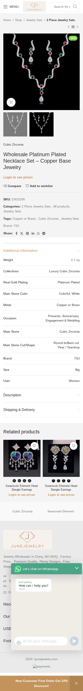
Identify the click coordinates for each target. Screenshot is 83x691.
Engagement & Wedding (63, 320)
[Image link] (27, 539)
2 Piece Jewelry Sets (61, 20)
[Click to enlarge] (11, 102)
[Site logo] (34, 6)
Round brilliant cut (66, 343)
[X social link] (22, 233)
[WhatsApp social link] (38, 233)
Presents (54, 316)
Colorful (64, 293)
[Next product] (77, 27)
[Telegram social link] (44, 233)
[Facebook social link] (16, 233)
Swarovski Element (60, 511)
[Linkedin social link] (33, 233)
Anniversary (70, 316)
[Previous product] (68, 27)
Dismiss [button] (76, 683)
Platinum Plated (69, 282)
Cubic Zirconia (13, 144)
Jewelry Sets (34, 20)
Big (77, 369)
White (76, 293)
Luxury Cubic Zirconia (64, 271)
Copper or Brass (24, 218)
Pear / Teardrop (69, 347)
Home (7, 20)
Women (74, 381)
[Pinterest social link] (27, 233)
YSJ (16, 225)
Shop (19, 20)
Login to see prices (18, 177)
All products (61, 206)
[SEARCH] (75, 6)
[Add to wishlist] (34, 446)
